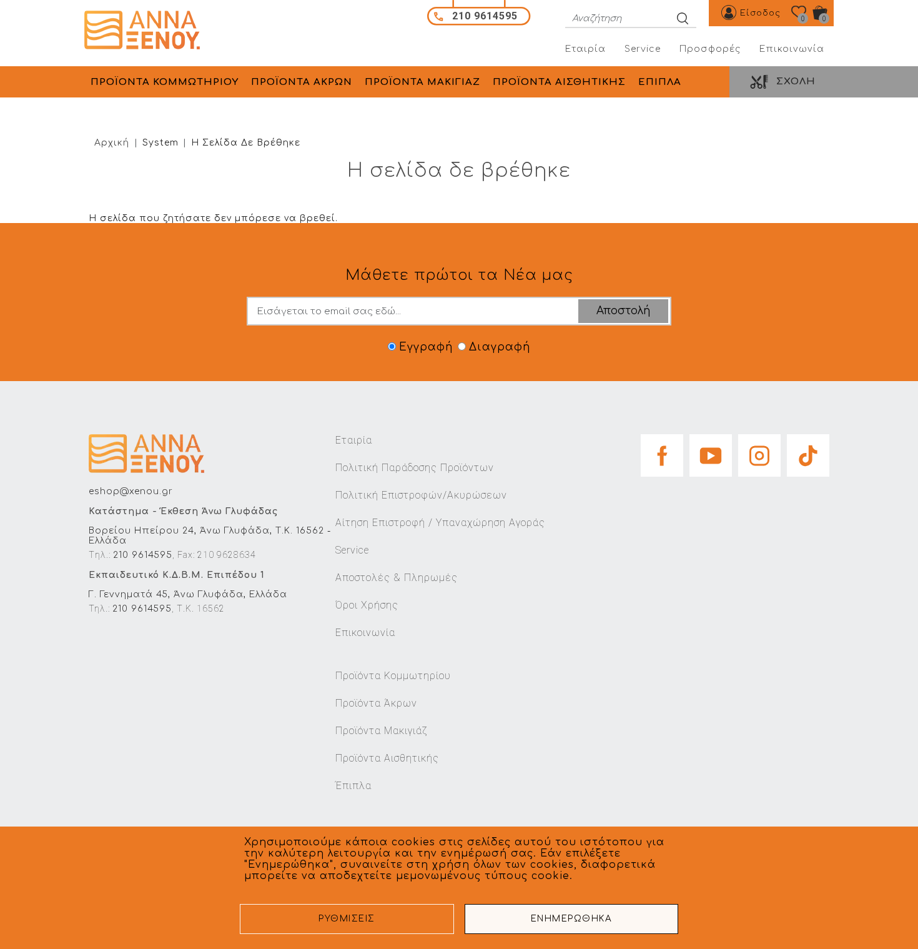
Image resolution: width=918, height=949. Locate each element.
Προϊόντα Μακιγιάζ (381, 731)
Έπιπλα (353, 786)
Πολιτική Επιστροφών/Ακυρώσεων (421, 495)
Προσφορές (710, 49)
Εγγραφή (426, 347)
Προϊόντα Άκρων (376, 703)
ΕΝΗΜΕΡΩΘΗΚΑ (572, 918)
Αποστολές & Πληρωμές (396, 578)
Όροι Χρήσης (366, 605)
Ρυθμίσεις (346, 918)
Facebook (662, 452)
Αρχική (111, 142)
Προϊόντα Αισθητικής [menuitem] (559, 82)
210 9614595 (142, 555)
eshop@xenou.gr (131, 491)
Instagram (759, 452)
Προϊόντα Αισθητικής (387, 758)
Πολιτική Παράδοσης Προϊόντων (414, 468)
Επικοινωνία (791, 49)
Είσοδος (760, 13)
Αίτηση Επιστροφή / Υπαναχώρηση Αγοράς (440, 523)
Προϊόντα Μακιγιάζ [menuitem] (422, 82)
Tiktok (808, 452)
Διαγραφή (499, 347)
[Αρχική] (146, 30)
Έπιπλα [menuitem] (659, 82)
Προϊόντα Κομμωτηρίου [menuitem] (165, 82)
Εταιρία (585, 49)
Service (642, 49)
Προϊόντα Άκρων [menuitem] (301, 82)
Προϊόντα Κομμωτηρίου (393, 676)
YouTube (710, 452)
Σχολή (796, 81)
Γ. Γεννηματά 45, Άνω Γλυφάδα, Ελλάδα (188, 594)
